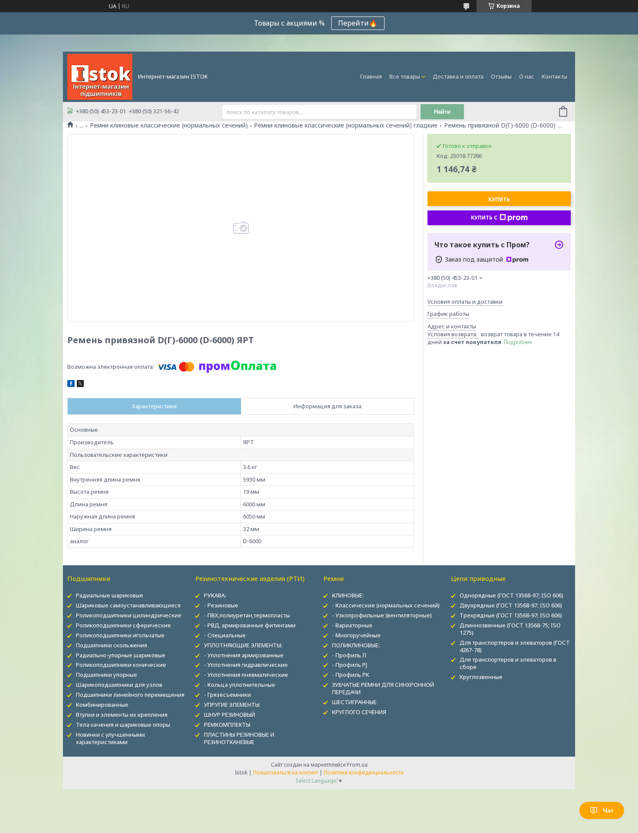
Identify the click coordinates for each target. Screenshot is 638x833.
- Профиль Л (349, 655)
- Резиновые (221, 605)
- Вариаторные (352, 625)
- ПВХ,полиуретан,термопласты (247, 615)
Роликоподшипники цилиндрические (128, 615)
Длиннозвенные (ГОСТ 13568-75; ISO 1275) (510, 628)
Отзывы (501, 76)
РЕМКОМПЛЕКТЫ (227, 724)
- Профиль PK (350, 675)
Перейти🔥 (358, 23)
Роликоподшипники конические (121, 665)
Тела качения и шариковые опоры (123, 724)
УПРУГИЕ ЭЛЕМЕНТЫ (232, 704)
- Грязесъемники (227, 695)
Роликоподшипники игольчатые (120, 635)
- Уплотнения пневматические (246, 675)
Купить (499, 199)
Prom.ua (357, 764)
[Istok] (99, 76)
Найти (442, 111)
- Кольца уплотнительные (239, 685)
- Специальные (225, 635)
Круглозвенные (481, 677)
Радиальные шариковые (109, 595)
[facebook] (71, 385)
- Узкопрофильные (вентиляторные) (382, 615)
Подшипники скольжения (111, 645)
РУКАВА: (215, 595)
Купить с (484, 217)
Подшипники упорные (106, 675)
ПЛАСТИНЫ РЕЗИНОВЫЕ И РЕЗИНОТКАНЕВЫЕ (239, 738)
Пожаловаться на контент (285, 772)
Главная (371, 76)
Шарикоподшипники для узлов (119, 685)
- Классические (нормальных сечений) (386, 605)
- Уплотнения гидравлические (246, 665)
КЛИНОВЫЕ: (348, 595)
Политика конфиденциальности (364, 772)
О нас (526, 76)
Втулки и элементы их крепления (122, 714)
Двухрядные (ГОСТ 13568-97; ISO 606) (511, 605)
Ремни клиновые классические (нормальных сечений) (169, 125)
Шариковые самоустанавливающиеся (128, 605)
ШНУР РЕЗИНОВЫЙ (229, 714)
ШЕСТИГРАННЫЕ (354, 702)
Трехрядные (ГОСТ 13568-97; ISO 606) (511, 615)
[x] (80, 385)
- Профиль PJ (349, 665)
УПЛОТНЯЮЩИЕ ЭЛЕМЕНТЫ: (243, 645)
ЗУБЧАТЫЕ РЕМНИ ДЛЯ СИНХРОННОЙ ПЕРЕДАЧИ (383, 688)
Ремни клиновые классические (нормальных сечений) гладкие (345, 125)
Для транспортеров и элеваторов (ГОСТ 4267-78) (515, 646)
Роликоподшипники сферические (123, 625)
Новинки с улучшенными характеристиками (110, 738)
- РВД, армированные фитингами (250, 625)
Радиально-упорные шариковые (120, 655)
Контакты (554, 76)
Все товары (404, 76)
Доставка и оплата (458, 76)
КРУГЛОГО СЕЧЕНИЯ (359, 712)
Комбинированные (102, 704)
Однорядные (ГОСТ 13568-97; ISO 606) (511, 595)
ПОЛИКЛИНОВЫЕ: (356, 645)
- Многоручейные (356, 635)
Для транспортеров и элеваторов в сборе (508, 663)
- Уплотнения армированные (243, 655)
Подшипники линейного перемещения (130, 695)
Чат (608, 810)
